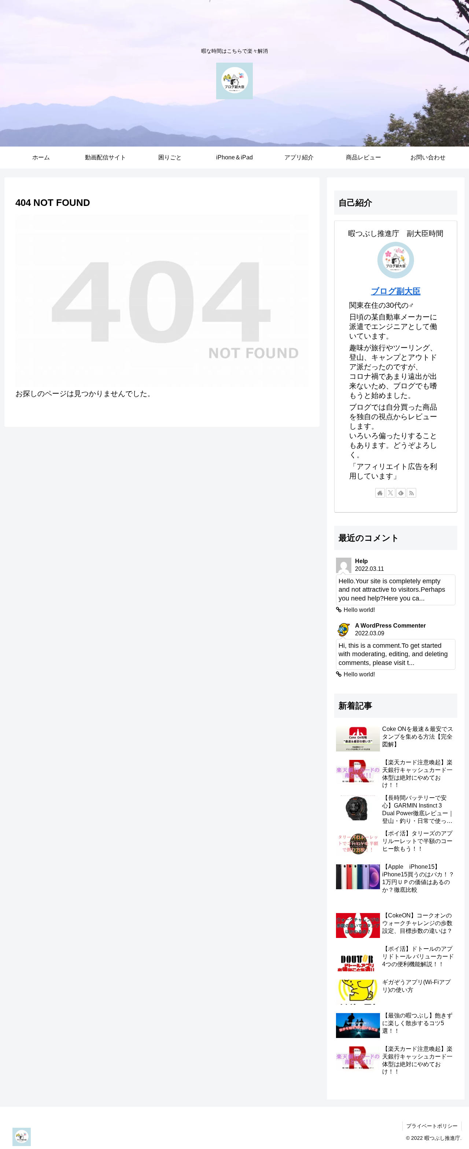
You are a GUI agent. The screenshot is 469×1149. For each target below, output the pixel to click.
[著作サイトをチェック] (380, 493)
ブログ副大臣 (396, 291)
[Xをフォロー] (390, 493)
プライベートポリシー (432, 1126)
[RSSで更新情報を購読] (411, 493)
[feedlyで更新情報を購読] (401, 493)
